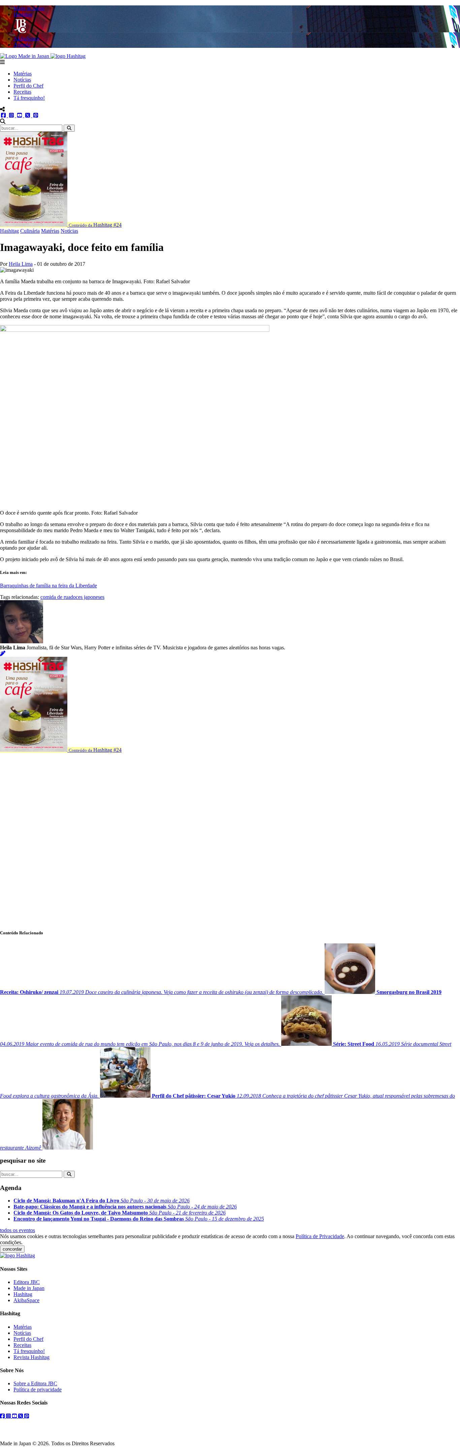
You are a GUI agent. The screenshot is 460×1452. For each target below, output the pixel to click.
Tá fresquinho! (29, 98)
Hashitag (9, 231)
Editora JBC (26, 1282)
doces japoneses (87, 597)
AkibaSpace (26, 1300)
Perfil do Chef (28, 86)
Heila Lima (21, 264)
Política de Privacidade (320, 1236)
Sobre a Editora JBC (35, 1383)
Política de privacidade (37, 1389)
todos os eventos (17, 1230)
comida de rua (55, 597)
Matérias (22, 73)
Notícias (22, 80)
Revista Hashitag (31, 1357)
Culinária (30, 231)
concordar (12, 1249)
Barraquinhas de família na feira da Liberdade (48, 585)
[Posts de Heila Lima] (2, 653)
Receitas (22, 92)
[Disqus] (230, 837)
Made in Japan (28, 1288)
